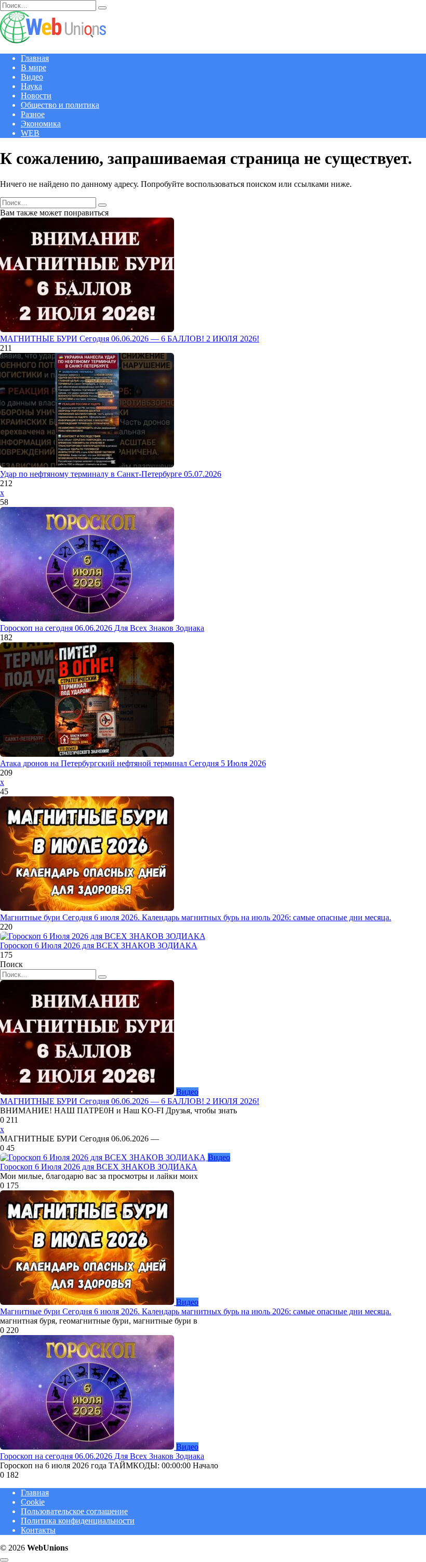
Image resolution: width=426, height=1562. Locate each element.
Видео (32, 76)
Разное (33, 114)
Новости (36, 95)
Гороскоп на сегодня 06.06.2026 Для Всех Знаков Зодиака (102, 628)
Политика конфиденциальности (78, 1520)
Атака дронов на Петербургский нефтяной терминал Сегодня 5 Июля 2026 (133, 763)
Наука (31, 86)
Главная (35, 58)
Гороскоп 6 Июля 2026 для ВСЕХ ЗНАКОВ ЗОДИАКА (98, 945)
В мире (33, 67)
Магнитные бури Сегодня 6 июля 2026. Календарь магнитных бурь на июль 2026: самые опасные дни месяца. (195, 917)
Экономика (41, 123)
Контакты (38, 1530)
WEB (30, 133)
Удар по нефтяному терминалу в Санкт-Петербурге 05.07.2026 (110, 473)
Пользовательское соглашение (74, 1511)
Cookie (33, 1501)
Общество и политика (60, 104)
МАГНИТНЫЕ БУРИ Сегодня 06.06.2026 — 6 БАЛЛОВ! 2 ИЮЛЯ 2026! (129, 338)
